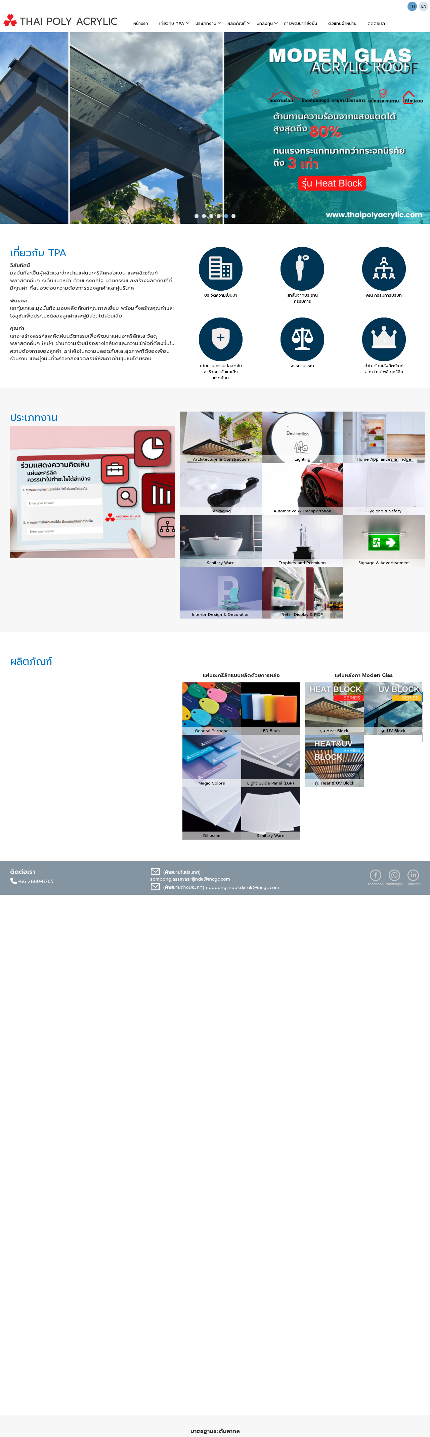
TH (412, 6)
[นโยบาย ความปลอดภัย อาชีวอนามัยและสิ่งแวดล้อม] (221, 339)
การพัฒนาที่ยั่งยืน (300, 23)
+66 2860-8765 (35, 881)
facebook (375, 877)
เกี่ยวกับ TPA (171, 23)
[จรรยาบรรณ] (302, 339)
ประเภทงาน (206, 23)
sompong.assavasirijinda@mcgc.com (190, 879)
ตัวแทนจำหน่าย (342, 23)
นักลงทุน (265, 23)
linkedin (413, 877)
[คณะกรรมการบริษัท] (384, 269)
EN (423, 6)
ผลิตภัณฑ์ (236, 23)
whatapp (394, 877)
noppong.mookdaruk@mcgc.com (242, 887)
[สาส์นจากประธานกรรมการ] (302, 269)
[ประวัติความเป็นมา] (221, 269)
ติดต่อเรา (376, 23)
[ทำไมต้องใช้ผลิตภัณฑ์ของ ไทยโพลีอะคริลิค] (384, 339)
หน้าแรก (140, 23)
